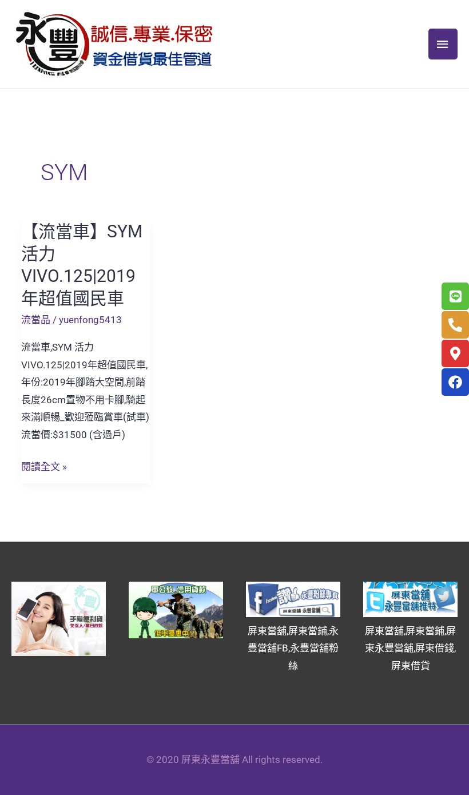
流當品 (35, 319)
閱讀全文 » (44, 465)
